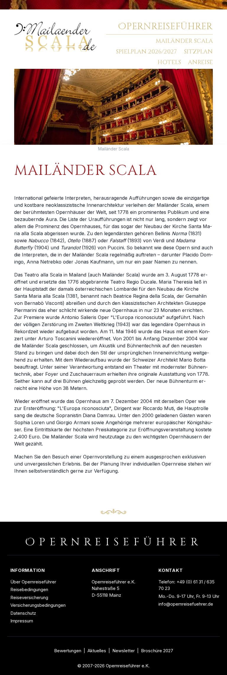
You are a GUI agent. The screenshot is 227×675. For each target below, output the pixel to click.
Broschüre (157, 650)
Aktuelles (96, 650)
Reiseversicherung (29, 597)
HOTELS (169, 62)
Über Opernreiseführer (33, 582)
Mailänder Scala (113, 148)
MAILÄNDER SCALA (184, 41)
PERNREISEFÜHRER (165, 26)
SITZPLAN (198, 52)
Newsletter (123, 650)
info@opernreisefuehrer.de (185, 604)
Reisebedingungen (29, 589)
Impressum (21, 621)
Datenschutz (23, 613)
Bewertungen (67, 650)
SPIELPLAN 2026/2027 (146, 52)
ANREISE (200, 62)
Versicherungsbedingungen (38, 605)
